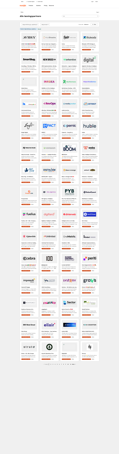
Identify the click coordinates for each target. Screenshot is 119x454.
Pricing (45, 5)
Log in (92, 1)
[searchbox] (80, 16)
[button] (97, 12)
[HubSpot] (23, 6)
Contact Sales (40, 1)
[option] (29, 24)
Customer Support (31, 1)
